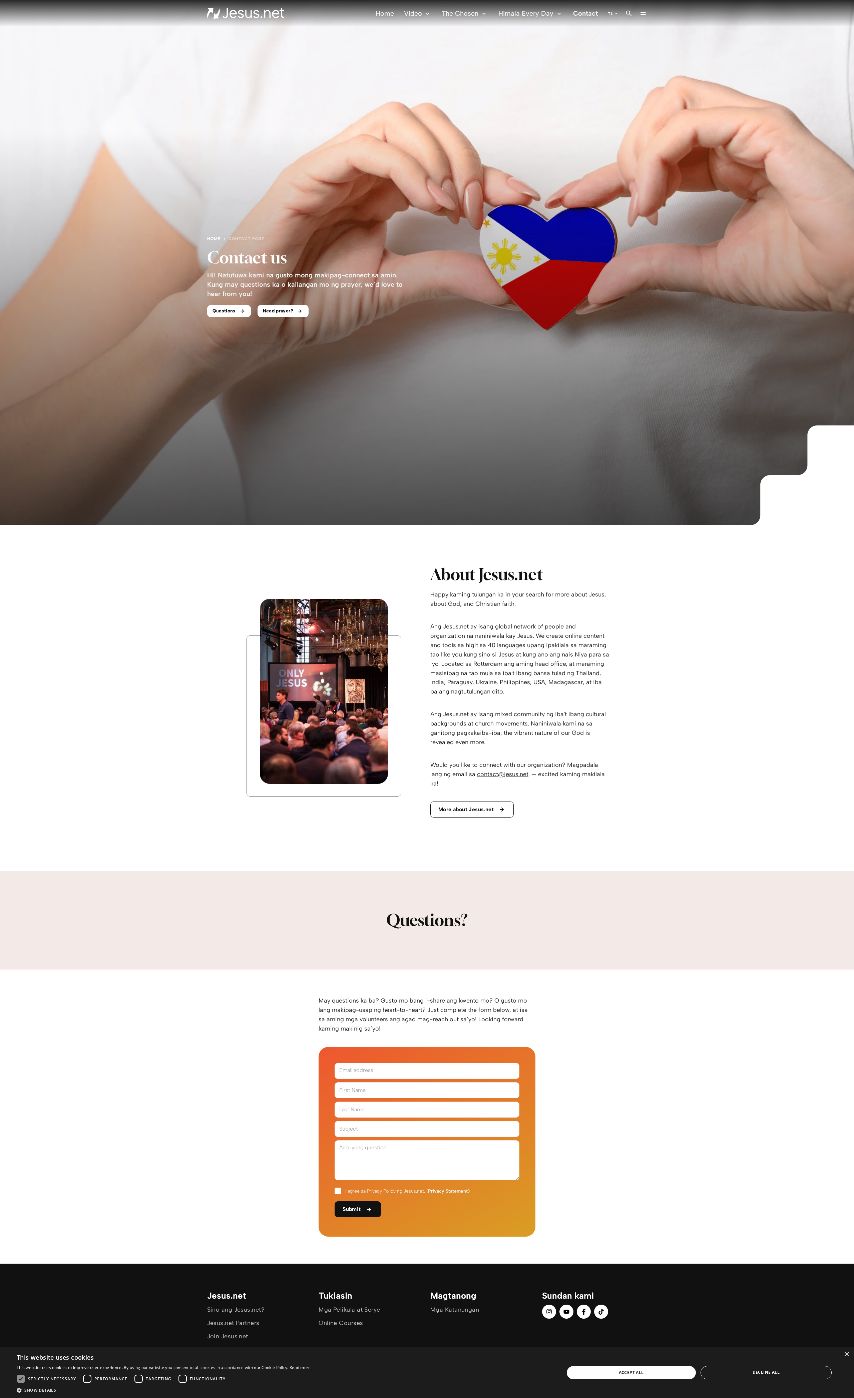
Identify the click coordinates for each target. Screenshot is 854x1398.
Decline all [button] (766, 1372)
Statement (457, 1191)
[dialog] (427, 1372)
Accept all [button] (631, 1372)
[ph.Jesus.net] (245, 13)
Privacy (436, 1191)
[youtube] (566, 1312)
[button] (164, 1390)
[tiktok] (601, 1312)
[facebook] (584, 1312)
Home (385, 13)
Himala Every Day (525, 13)
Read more (300, 1367)
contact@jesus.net (502, 774)
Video (413, 13)
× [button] (846, 1354)
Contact (585, 13)
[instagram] (549, 1312)
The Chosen (460, 13)
